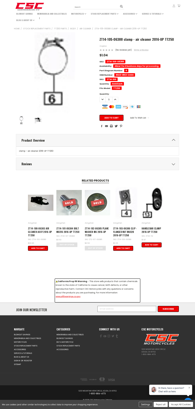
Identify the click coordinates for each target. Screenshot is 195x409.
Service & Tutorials (152, 13)
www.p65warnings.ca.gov (68, 296)
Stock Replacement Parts (104, 13)
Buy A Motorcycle (65, 342)
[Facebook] (101, 126)
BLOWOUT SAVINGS (24, 13)
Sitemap (17, 364)
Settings (145, 404)
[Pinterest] (121, 126)
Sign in (17, 360)
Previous (13, 400)
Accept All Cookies (181, 404)
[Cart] (178, 5)
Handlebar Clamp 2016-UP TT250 (151, 230)
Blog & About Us (24, 20)
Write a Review (141, 49)
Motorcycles (78, 13)
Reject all (160, 404)
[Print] (111, 126)
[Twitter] (116, 126)
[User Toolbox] (173, 5)
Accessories (129, 13)
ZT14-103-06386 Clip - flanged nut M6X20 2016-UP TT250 (125, 232)
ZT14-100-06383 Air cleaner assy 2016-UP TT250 (40, 232)
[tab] (97, 140)
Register (28, 360)
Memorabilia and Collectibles (52, 13)
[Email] (106, 126)
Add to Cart (38, 248)
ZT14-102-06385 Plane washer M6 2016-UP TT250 (97, 232)
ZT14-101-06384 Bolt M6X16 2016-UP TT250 (67, 230)
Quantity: (104, 94)
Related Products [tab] (95, 181)
